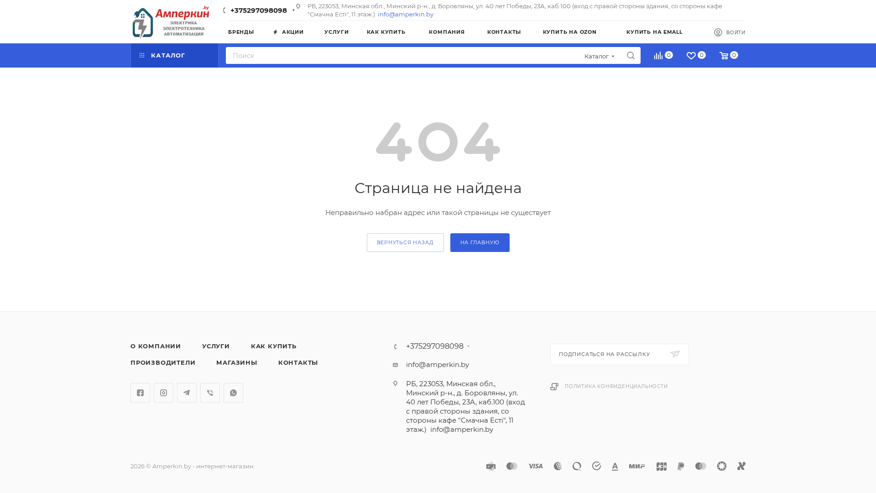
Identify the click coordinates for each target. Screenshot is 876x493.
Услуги (216, 346)
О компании (155, 346)
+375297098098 (258, 10)
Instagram (163, 393)
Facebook (140, 393)
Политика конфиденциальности (616, 386)
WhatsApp (233, 393)
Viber (210, 393)
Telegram (187, 393)
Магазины (236, 362)
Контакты (298, 362)
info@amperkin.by (405, 14)
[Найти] (631, 55)
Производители (162, 362)
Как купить (274, 346)
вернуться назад (405, 242)
